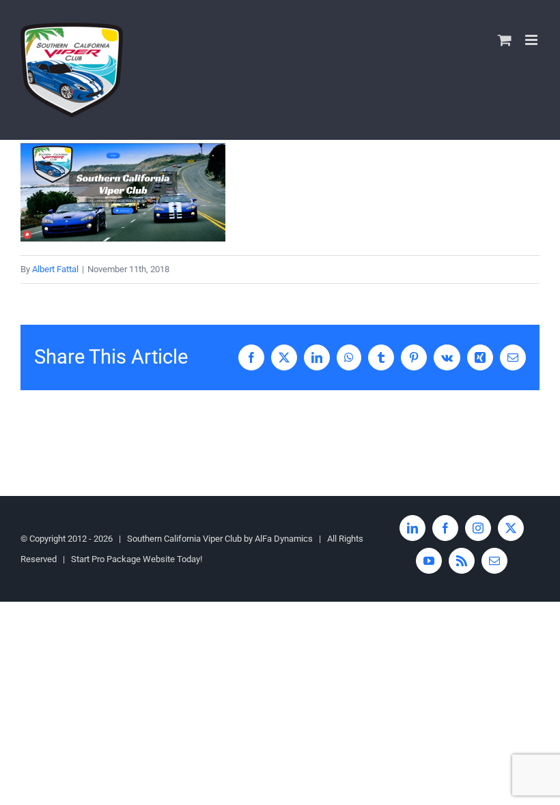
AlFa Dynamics (284, 538)
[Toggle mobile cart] (505, 40)
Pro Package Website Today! (147, 559)
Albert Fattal (55, 269)
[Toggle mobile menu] (532, 40)
